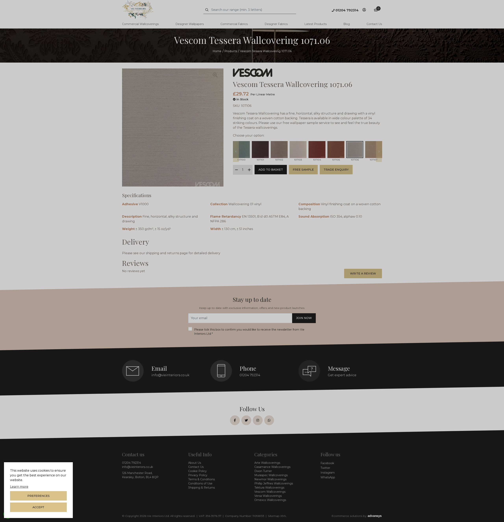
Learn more (19, 487)
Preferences (38, 496)
